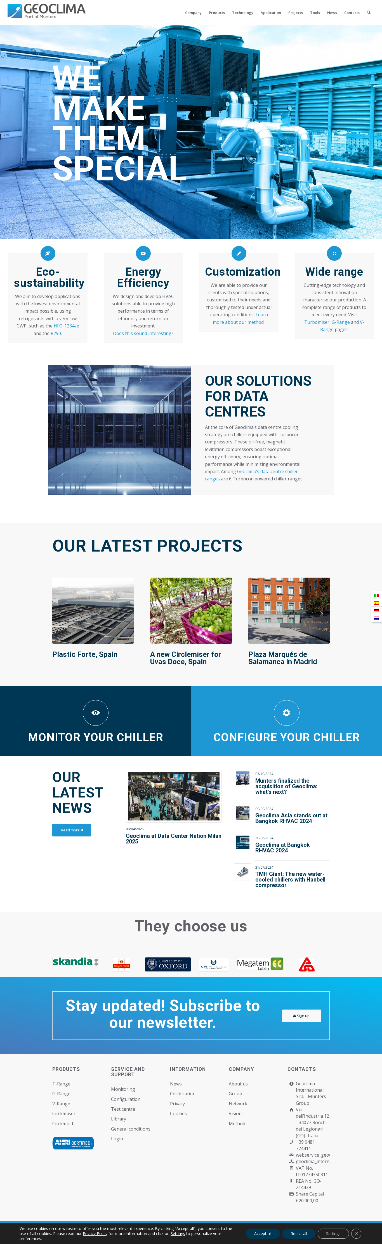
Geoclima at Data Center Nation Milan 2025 (173, 839)
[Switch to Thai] (376, 618)
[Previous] (60, 613)
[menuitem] (193, 12)
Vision (235, 1113)
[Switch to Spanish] (376, 603)
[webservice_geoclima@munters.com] (291, 1155)
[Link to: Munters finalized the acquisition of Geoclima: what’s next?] (242, 778)
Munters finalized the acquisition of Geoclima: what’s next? (286, 786)
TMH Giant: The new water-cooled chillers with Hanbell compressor (290, 880)
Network (238, 1104)
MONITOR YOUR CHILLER (95, 737)
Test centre (123, 1109)
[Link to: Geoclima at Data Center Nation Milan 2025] (174, 796)
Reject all (299, 1233)
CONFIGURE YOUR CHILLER (286, 737)
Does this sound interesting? (143, 333)
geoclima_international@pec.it (327, 1161)
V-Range (61, 1104)
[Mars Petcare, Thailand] (289, 610)
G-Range (341, 322)
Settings (178, 1233)
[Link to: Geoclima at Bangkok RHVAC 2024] (242, 842)
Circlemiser (64, 1113)
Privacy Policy (95, 1233)
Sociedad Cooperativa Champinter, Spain (88, 658)
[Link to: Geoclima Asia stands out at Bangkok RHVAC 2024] (242, 813)
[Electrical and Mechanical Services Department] (193, 964)
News (176, 1084)
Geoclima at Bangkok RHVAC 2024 (282, 847)
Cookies (178, 1113)
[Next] (321, 613)
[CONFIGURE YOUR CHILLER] (287, 713)
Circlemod (62, 1123)
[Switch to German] (376, 610)
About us (238, 1084)
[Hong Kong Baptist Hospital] (101, 964)
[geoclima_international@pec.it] (291, 1161)
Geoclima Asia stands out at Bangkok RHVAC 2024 (291, 818)
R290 (56, 333)
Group (235, 1093)
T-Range (61, 1084)
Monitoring (123, 1089)
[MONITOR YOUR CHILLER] (96, 713)
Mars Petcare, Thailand (286, 654)
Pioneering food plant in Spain (189, 658)
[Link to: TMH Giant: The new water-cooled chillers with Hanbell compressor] (242, 872)
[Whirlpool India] (240, 964)
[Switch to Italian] (376, 595)
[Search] (368, 12)
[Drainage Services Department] (147, 964)
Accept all (263, 1233)
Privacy (177, 1104)
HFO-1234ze (66, 326)
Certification (182, 1093)
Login (117, 1139)
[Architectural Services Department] (54, 964)
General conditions (130, 1129)
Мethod (237, 1123)
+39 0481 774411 (305, 1145)
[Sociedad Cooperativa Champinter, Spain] (93, 610)
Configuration (125, 1099)
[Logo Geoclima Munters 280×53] (47, 16)
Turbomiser (316, 322)
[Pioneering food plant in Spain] (191, 610)
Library (118, 1119)
